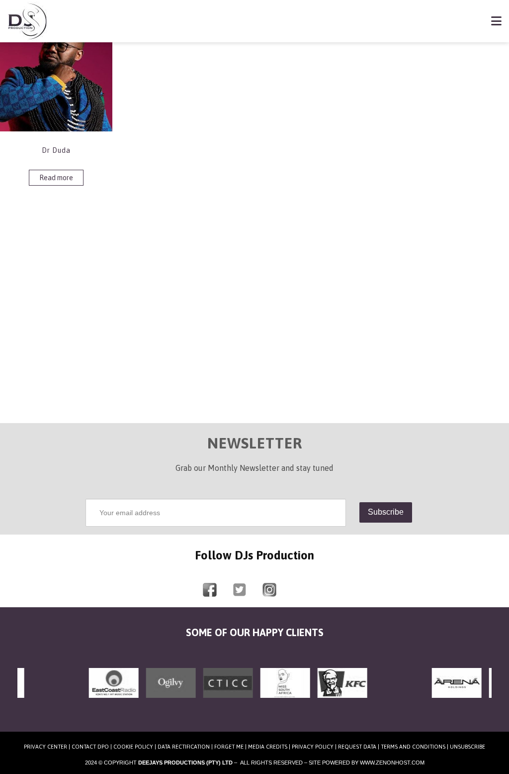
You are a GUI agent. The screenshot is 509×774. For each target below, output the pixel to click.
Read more (56, 178)
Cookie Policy (133, 747)
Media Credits (267, 747)
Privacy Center (45, 747)
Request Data (357, 747)
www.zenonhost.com (392, 763)
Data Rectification (184, 747)
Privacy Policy (313, 747)
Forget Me (229, 747)
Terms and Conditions (413, 747)
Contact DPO (90, 747)
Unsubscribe (467, 747)
